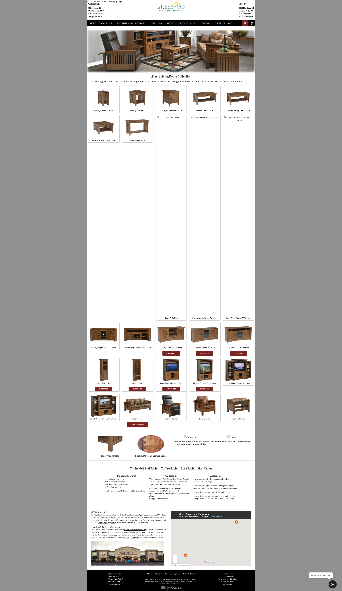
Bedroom (140, 23)
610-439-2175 (114, 577)
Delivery (158, 574)
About (149, 574)
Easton (242, 3)
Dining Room (105, 23)
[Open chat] (333, 584)
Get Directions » (245, 13)
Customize (171, 353)
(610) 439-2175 (95, 16)
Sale (230, 23)
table (101, 523)
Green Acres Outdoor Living (135, 530)
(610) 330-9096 (246, 16)
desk (113, 523)
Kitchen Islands (125, 23)
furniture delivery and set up (119, 535)
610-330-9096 (228, 577)
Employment (175, 574)
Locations (205, 23)
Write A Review (189, 574)
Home (93, 23)
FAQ (166, 574)
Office (170, 23)
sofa (105, 523)
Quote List (220, 23)
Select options (137, 424)
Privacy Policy (176, 589)
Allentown (94, 3)
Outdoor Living (187, 23)
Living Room (156, 23)
